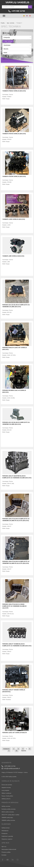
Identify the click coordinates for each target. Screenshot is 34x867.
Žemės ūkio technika (7, 784)
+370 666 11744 (18, 11)
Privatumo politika (6, 852)
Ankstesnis (6, 749)
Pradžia (3, 23)
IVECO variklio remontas (8, 812)
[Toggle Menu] (4, 15)
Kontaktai (4, 855)
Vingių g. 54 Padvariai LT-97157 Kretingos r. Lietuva (15, 772)
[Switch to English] (26, 16)
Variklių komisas (6, 827)
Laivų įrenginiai (5, 790)
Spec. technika (10, 23)
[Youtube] (9, 860)
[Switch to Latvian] (29, 16)
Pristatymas (4, 833)
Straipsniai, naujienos (7, 839)
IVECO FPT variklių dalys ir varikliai (10, 814)
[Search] (30, 6)
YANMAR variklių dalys (7, 817)
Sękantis (23, 750)
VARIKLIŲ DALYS (6, 798)
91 (17, 750)
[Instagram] (19, 860)
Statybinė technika (6, 787)
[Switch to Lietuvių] (23, 16)
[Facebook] (4, 860)
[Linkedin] (14, 860)
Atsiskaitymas (5, 830)
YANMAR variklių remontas (8, 820)
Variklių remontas (6, 806)
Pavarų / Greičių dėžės (7, 796)
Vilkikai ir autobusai (6, 793)
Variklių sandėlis (17, 2)
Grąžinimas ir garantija (7, 836)
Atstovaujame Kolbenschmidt (9, 849)
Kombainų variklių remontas (8, 809)
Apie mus (4, 846)
